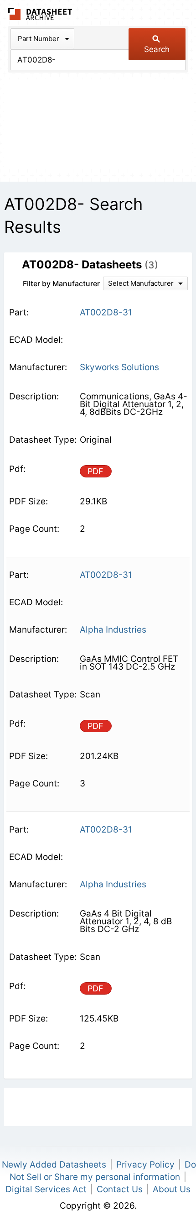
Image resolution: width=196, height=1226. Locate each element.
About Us (172, 1189)
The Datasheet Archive (40, 14)
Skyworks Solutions (119, 367)
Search (157, 49)
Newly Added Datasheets (54, 1164)
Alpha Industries (113, 629)
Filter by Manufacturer (61, 283)
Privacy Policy (145, 1164)
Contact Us (120, 1189)
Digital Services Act (46, 1189)
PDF (95, 471)
